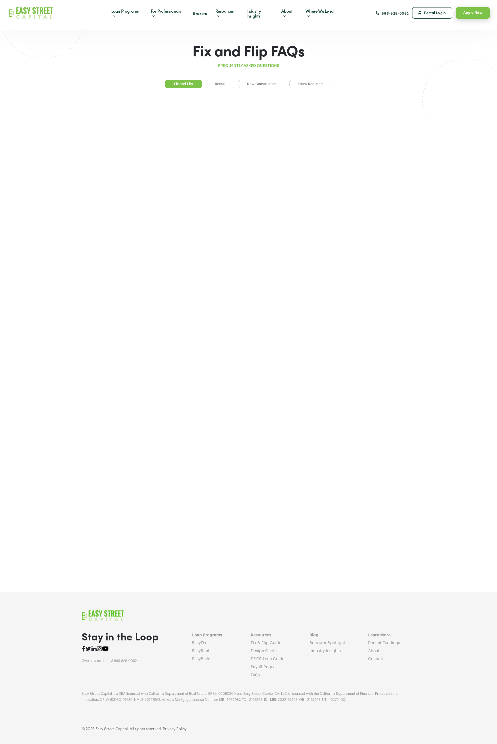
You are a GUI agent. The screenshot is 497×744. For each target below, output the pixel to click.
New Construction (261, 84)
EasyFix (199, 643)
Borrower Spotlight (327, 643)
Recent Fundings (384, 643)
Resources (224, 11)
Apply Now (472, 12)
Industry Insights (253, 13)
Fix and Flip (183, 84)
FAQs (255, 675)
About (286, 11)
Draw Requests (310, 84)
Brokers (200, 13)
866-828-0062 (395, 13)
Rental (220, 84)
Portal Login (435, 12)
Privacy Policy (175, 729)
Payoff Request (265, 667)
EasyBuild (201, 659)
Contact (375, 659)
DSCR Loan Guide (267, 659)
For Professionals (166, 11)
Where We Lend (319, 11)
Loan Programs (125, 11)
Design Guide (264, 651)
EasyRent (200, 651)
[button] (248, 136)
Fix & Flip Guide (266, 643)
